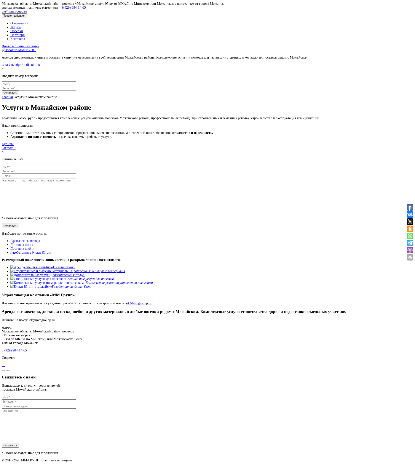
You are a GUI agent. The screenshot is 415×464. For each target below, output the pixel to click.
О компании (19, 23)
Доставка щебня (22, 248)
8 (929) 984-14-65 (14, 350)
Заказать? (9, 148)
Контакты (17, 39)
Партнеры (17, 35)
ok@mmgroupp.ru (14, 11)
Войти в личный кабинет (20, 46)
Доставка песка (21, 244)
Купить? (8, 144)
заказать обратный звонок (21, 65)
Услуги (15, 27)
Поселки (16, 31)
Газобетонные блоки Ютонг (31, 252)
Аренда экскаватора (25, 241)
